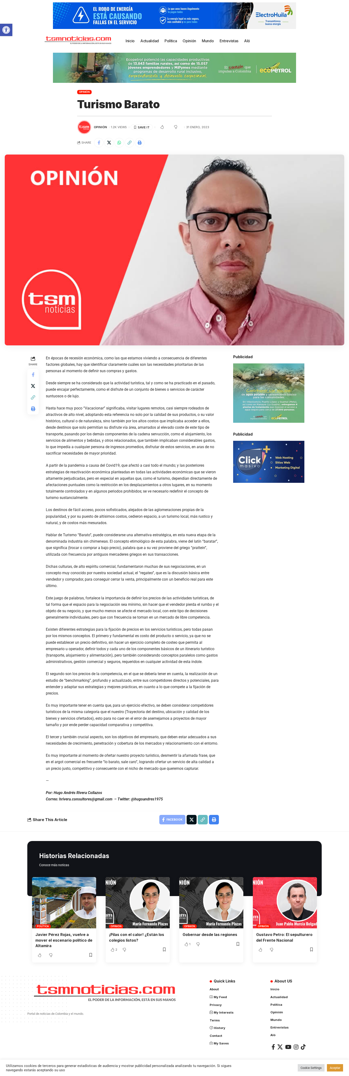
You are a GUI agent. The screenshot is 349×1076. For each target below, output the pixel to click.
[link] (6, 30)
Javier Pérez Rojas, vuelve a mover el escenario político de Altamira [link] (63, 940)
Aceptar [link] (335, 1068)
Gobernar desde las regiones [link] (210, 934)
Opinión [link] (84, 92)
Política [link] (43, 926)
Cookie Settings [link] (311, 1068)
